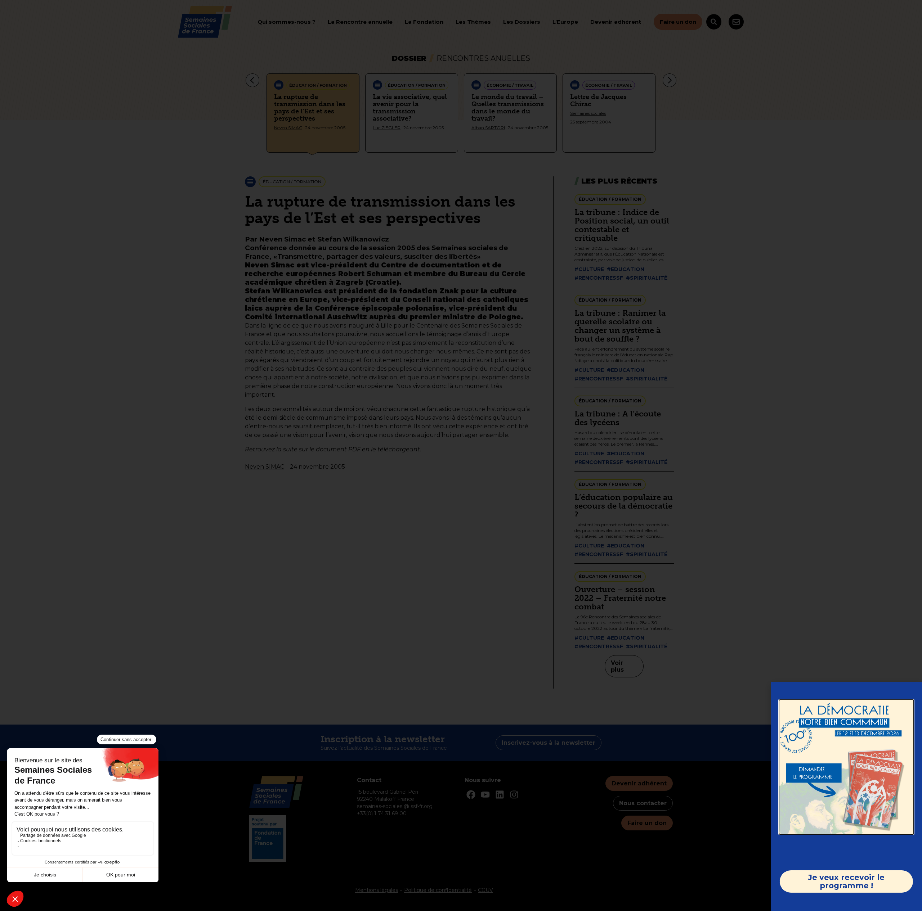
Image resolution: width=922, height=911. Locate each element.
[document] (461, 455)
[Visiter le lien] (846, 767)
